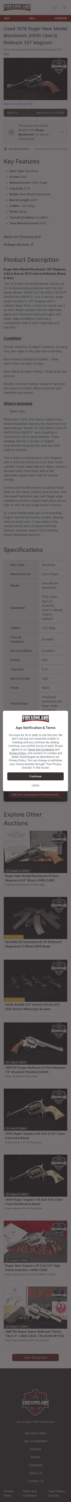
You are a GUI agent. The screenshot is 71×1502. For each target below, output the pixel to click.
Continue (35, 776)
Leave (35, 785)
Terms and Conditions (41, 749)
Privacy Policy (17, 753)
